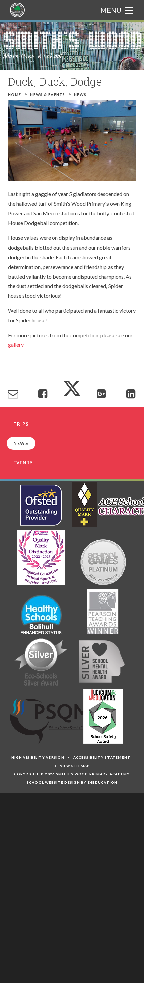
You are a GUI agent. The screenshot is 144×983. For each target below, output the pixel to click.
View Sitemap (75, 766)
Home (14, 94)
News (80, 94)
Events (23, 462)
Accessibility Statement (102, 757)
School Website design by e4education (72, 782)
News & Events (47, 94)
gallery (16, 344)
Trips (21, 424)
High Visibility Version (37, 757)
